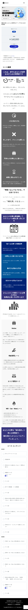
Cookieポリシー (19, 602)
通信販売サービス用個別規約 (14, 604)
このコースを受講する (14, 46)
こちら (13, 55)
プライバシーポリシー (10, 602)
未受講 (14, 31)
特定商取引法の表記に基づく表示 (14, 601)
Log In (14, 48)
